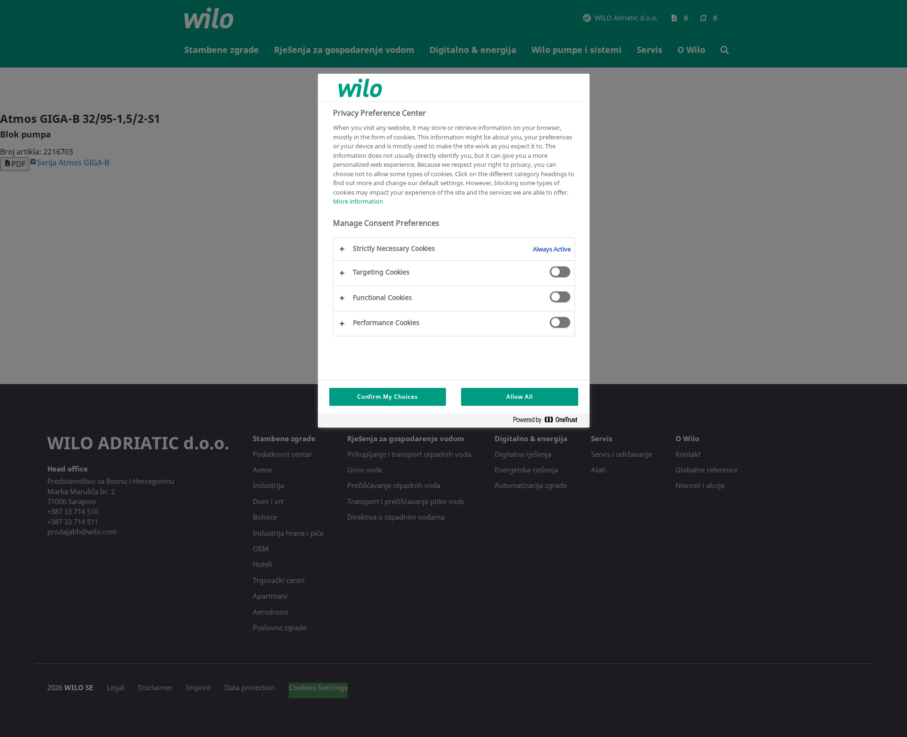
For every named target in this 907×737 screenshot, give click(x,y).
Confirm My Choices (387, 397)
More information (358, 201)
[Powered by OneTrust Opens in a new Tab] (549, 422)
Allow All (519, 397)
